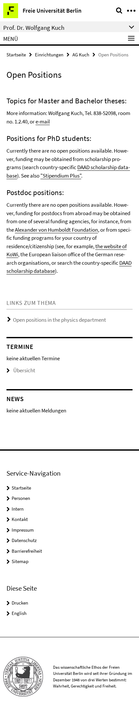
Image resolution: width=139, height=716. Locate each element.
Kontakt (20, 519)
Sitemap (20, 561)
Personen (21, 498)
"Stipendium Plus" (60, 175)
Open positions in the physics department (59, 319)
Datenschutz (24, 540)
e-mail (43, 121)
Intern (18, 509)
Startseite (16, 55)
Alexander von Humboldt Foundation (56, 229)
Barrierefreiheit (27, 551)
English (19, 613)
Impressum (23, 530)
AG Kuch (80, 55)
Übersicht (24, 370)
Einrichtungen (49, 55)
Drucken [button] (20, 603)
